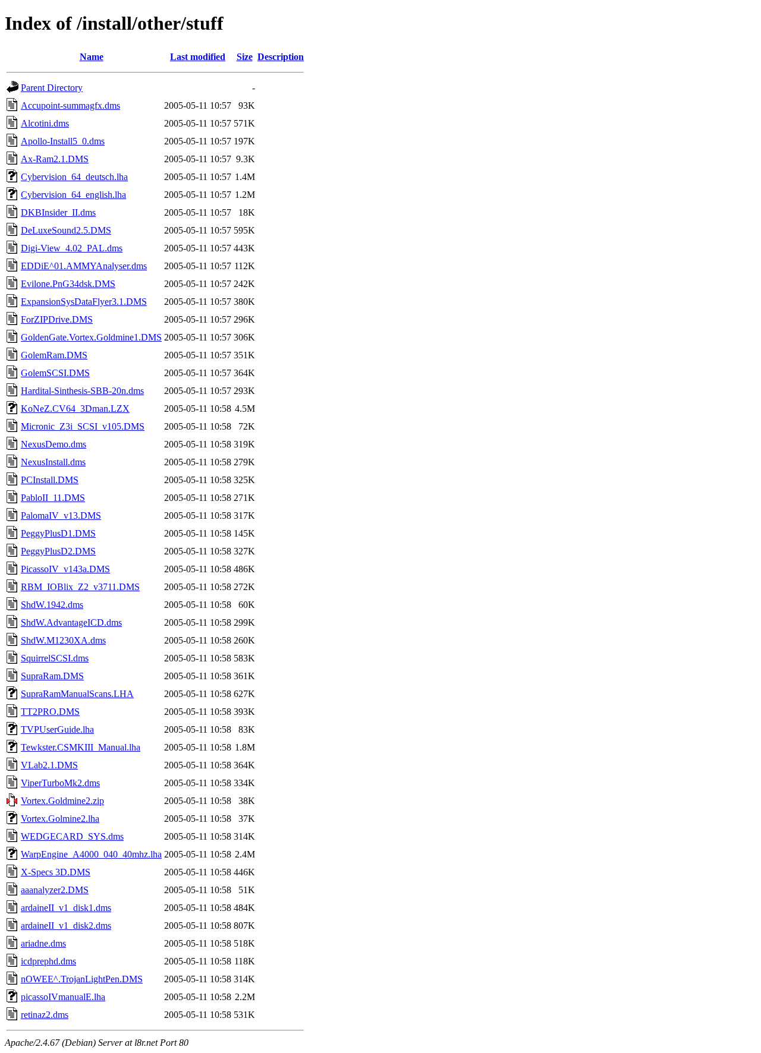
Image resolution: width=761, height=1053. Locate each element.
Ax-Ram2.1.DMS (55, 159)
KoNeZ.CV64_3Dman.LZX (75, 408)
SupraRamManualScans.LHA (77, 694)
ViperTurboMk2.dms (60, 783)
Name (91, 57)
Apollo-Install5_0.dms (63, 141)
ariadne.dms (43, 943)
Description (280, 57)
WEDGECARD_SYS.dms (72, 836)
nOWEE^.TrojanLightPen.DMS (82, 979)
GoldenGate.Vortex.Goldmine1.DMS (91, 337)
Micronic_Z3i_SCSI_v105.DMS (82, 426)
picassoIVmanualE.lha (63, 997)
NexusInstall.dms (53, 462)
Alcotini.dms (45, 123)
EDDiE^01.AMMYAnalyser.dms (84, 266)
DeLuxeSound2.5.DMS (66, 230)
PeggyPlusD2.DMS (58, 551)
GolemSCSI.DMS (55, 373)
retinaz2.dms (44, 1015)
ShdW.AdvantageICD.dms (71, 622)
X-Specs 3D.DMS (55, 872)
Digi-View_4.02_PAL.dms (71, 248)
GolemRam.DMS (54, 355)
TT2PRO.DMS (50, 712)
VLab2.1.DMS (49, 765)
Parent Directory (52, 88)
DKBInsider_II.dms (58, 212)
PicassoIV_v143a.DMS (65, 569)
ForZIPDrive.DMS (57, 319)
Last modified (197, 57)
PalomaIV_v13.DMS (61, 515)
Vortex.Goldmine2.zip (62, 801)
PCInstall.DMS (49, 480)
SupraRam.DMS (52, 676)
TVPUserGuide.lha (57, 729)
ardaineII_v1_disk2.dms (66, 925)
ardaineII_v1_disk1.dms (66, 908)
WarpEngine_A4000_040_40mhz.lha (91, 854)
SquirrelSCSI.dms (55, 658)
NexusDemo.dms (53, 444)
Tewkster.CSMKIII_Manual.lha (80, 747)
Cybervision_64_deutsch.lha (74, 177)
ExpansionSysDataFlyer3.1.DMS (84, 302)
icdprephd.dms (48, 961)
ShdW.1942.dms (52, 605)
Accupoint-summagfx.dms (70, 105)
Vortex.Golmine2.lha (60, 819)
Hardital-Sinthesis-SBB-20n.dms (82, 391)
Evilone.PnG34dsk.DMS (68, 284)
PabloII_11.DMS (53, 498)
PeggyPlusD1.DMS (58, 533)
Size (245, 57)
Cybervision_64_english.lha (73, 195)
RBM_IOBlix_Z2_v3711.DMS (80, 587)
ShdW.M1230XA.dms (63, 640)
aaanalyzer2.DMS (55, 890)
